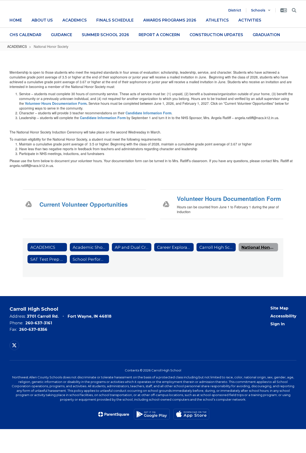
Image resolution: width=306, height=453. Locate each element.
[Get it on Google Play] (152, 414)
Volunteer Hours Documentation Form (56, 103)
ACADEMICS (17, 46)
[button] (261, 10)
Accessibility (283, 316)
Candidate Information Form (148, 112)
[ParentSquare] (113, 414)
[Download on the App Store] (191, 414)
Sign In (277, 324)
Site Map (279, 308)
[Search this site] (294, 10)
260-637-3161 (38, 323)
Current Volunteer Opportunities (83, 204)
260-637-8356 (33, 329)
